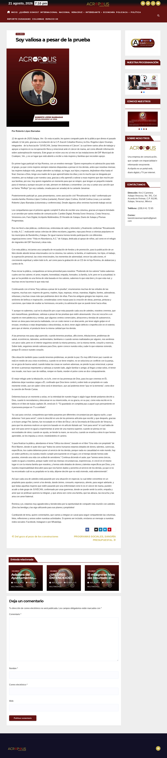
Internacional (49, 12)
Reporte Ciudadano (19, 19)
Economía (109, 12)
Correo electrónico (18, 685)
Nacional (64, 12)
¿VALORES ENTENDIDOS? (60, 576)
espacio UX (52, 19)
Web (11, 701)
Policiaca (122, 12)
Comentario (15, 614)
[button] (158, 15)
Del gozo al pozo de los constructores (36, 536)
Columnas (38, 19)
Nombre (13, 668)
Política (136, 12)
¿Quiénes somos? (29, 12)
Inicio (14, 12)
